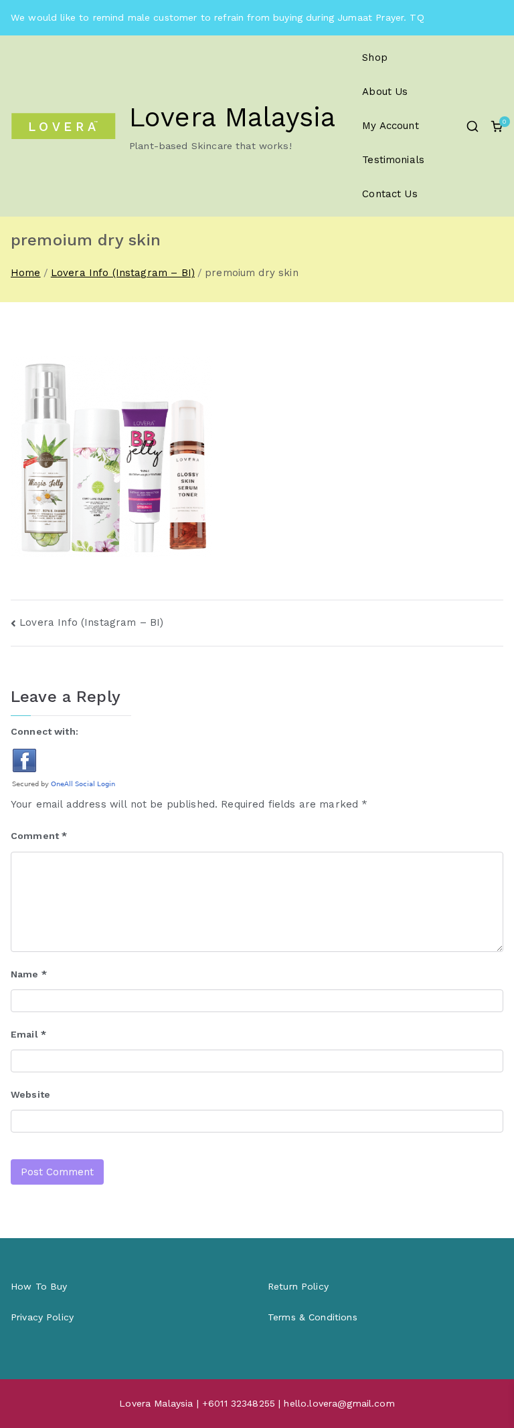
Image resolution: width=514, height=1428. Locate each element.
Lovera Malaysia (232, 117)
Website (30, 1094)
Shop (375, 57)
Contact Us (390, 194)
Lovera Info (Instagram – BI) (91, 622)
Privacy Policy (42, 1317)
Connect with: (44, 731)
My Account (390, 126)
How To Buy (39, 1286)
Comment (39, 835)
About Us (385, 92)
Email (28, 1034)
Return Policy (298, 1286)
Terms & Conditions (312, 1317)
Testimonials (393, 160)
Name (29, 974)
